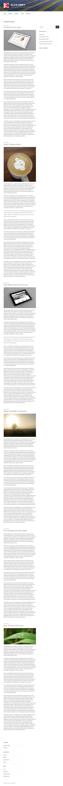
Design (4, 757)
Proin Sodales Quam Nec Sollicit (15, 531)
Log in (4, 769)
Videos (4, 762)
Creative (5, 755)
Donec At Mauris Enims (12, 144)
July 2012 (5, 747)
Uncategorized (6, 759)
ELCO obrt (18, 5)
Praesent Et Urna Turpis (12, 27)
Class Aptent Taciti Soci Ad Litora (16, 285)
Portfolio (16, 13)
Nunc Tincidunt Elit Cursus (13, 626)
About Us (10, 13)
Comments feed (6, 773)
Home (5, 13)
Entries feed (5, 771)
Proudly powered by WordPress (9, 783)
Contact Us (28, 13)
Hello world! (41, 34)
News (22, 13)
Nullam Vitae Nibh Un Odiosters (15, 411)
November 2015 (6, 745)
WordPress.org (6, 776)
